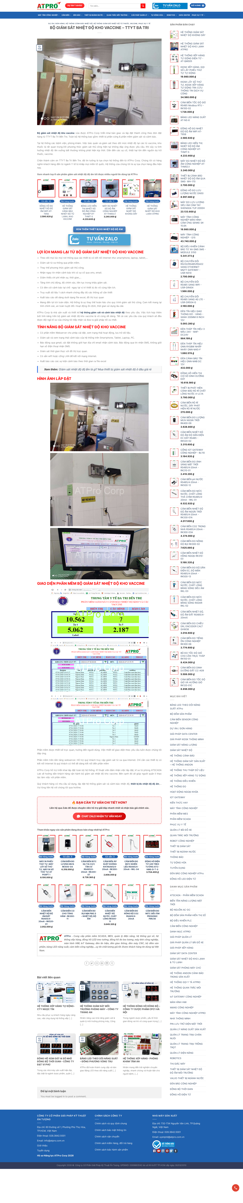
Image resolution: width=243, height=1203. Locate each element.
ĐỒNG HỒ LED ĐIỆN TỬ (183, 878)
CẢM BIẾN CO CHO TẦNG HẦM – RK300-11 (67, 915)
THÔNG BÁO (176, 857)
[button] (198, 5)
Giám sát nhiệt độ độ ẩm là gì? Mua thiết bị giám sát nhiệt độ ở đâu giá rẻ (105, 369)
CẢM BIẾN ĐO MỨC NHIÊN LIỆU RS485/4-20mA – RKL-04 (131, 865)
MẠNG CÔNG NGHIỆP (182, 1007)
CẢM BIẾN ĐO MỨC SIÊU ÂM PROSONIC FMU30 (152, 915)
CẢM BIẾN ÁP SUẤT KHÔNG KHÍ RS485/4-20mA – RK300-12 (110, 866)
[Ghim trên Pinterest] (102, 963)
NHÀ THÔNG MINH (180, 1018)
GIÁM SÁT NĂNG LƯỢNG (183, 744)
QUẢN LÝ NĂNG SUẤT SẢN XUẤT (188, 1029)
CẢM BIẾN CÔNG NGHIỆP (184, 926)
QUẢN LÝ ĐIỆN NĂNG (181, 1052)
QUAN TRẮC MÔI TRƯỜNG (117, 15)
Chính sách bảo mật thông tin (110, 1130)
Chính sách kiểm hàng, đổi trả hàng (113, 1143)
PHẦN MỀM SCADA (180, 819)
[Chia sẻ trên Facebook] (86, 963)
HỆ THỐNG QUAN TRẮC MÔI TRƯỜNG (185, 989)
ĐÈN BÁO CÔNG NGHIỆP (183, 1083)
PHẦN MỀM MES (179, 813)
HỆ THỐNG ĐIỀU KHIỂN (182, 781)
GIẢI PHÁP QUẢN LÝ (139, 15)
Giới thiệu (42, 1145)
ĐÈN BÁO (77, 15)
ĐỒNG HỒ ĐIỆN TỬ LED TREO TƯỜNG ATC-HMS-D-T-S (152, 865)
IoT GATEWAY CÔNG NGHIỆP (185, 996)
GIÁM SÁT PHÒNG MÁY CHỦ (185, 967)
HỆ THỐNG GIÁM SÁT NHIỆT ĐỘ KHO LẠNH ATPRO (152, 210)
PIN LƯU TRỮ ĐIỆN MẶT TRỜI (186, 1023)
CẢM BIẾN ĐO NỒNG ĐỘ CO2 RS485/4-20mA (131, 915)
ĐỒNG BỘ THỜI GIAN (181, 1089)
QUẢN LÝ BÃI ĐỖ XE (181, 829)
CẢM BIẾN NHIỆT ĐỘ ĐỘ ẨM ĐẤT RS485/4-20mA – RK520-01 (46, 917)
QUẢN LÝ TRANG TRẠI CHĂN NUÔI (185, 1036)
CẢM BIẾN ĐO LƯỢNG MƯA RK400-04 (67, 864)
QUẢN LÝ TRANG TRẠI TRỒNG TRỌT (186, 1045)
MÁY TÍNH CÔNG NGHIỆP (48, 15)
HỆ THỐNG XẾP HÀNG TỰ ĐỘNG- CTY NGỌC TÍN (56, 1008)
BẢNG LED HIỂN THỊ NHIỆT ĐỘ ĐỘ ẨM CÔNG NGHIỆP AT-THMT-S (88, 211)
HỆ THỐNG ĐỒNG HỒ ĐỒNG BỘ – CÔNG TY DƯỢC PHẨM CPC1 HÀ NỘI (141, 1009)
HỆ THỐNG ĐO (178, 786)
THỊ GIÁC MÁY (177, 1063)
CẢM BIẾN (65, 15)
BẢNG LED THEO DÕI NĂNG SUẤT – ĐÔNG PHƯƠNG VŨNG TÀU (99, 1060)
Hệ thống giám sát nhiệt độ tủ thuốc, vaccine (116, 24)
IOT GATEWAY (177, 797)
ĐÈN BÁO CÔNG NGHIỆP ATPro (187, 873)
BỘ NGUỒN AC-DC (180, 909)
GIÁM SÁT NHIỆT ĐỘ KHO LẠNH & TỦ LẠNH (187, 960)
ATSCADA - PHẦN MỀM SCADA (187, 895)
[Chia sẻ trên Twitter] (91, 963)
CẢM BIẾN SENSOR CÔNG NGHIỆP (184, 721)
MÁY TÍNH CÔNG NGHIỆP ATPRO (188, 1013)
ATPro (67, 936)
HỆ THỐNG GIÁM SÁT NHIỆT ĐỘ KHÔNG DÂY (131, 210)
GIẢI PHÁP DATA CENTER (183, 734)
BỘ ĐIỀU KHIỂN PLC (181, 920)
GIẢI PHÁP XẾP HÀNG (181, 947)
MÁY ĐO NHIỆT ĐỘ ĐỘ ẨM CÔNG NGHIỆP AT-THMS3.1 (110, 210)
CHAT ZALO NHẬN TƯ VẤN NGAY (102, 816)
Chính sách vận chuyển (107, 1136)
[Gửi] (143, 6)
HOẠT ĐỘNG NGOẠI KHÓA (184, 791)
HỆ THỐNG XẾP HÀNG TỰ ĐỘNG (188, 775)
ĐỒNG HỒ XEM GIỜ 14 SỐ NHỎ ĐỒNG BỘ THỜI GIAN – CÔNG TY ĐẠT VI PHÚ (55, 1061)
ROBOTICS (171, 15)
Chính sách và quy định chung (111, 1123)
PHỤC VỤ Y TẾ (197, 15)
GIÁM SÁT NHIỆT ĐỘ (181, 750)
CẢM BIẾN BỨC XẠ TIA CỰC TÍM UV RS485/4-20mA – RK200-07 (88, 868)
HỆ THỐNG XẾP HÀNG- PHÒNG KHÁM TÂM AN (140, 1060)
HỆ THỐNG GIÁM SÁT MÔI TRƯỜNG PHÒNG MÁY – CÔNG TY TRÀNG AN (99, 1009)
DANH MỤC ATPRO (180, 931)
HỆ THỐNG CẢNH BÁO (182, 755)
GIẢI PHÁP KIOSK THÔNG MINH (187, 739)
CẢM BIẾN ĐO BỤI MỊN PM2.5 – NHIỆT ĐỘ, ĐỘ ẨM (88, 915)
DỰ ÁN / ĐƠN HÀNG (56, 24)
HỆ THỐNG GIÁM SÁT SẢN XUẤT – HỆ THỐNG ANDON (187, 763)
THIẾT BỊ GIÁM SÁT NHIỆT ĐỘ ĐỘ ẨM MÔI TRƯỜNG (186, 1071)
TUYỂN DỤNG (177, 867)
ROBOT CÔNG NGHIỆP (182, 840)
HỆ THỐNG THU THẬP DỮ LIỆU (187, 770)
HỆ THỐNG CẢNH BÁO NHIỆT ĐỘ (79, 24)
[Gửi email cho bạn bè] (96, 963)
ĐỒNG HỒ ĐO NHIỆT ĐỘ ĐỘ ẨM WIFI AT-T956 (46, 210)
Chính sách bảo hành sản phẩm (111, 1149)
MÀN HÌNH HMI (178, 1002)
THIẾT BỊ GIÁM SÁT (180, 846)
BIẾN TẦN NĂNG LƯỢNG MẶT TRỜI (186, 902)
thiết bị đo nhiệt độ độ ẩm (145, 783)
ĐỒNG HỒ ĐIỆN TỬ (180, 1094)
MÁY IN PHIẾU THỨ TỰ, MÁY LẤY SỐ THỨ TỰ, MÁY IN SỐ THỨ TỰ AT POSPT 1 (46, 868)
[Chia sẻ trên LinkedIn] (107, 963)
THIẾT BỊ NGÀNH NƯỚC (93, 15)
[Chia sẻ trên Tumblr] (112, 963)
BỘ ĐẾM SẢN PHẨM (181, 714)
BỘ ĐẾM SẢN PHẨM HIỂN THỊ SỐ (188, 915)
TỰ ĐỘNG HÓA (157, 15)
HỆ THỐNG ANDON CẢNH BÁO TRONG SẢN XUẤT (186, 975)
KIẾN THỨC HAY (179, 802)
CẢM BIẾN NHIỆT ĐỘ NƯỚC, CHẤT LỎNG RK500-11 (110, 916)
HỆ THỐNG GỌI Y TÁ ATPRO (185, 982)
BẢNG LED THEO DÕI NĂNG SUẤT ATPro (185, 706)
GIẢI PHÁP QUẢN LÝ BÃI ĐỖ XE (187, 942)
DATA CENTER (184, 15)
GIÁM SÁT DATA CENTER (183, 953)
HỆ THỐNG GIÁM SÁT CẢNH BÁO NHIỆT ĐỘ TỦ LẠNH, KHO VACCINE (67, 212)
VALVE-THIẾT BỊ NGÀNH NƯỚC (187, 1078)
